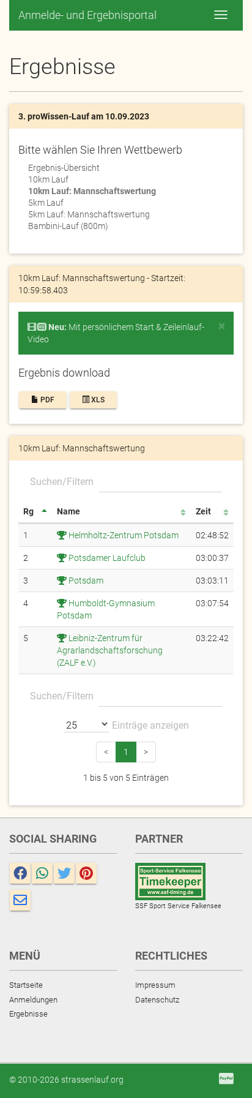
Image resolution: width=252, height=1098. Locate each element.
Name (68, 511)
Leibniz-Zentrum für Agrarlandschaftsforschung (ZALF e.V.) (110, 650)
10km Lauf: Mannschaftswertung (92, 191)
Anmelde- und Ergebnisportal (87, 15)
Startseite (26, 985)
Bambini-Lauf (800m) (68, 226)
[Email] (20, 900)
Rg (28, 511)
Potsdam (85, 580)
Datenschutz (157, 999)
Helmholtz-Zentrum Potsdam (123, 535)
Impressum (155, 985)
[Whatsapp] (42, 873)
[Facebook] (20, 873)
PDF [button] (46, 400)
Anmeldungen (33, 999)
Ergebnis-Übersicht (64, 168)
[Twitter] (64, 873)
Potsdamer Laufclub (106, 558)
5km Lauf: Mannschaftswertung (89, 214)
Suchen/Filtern (62, 481)
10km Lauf (48, 179)
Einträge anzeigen (149, 725)
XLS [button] (97, 400)
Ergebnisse (28, 1013)
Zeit (203, 511)
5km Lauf (46, 203)
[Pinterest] (86, 873)
